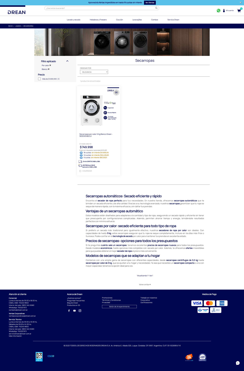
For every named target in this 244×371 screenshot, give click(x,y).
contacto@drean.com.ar (18, 310)
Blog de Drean (72, 303)
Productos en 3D (73, 305)
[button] (150, 3)
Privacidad (106, 302)
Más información (15, 336)
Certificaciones (146, 302)
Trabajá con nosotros (149, 298)
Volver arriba (144, 284)
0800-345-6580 (28, 305)
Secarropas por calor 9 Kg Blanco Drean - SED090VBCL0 (96, 135)
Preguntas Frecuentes (76, 300)
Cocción (119, 19)
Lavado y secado (73, 19)
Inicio (10, 26)
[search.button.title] (156, 8)
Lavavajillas (137, 19)
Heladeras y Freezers (98, 19)
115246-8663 (24, 303)
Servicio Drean (173, 19)
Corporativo (145, 300)
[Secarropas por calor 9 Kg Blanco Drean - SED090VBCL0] (98, 108)
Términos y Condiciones (111, 300)
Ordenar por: (86, 68)
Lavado (18, 26)
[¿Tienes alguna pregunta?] (218, 10)
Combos (154, 19)
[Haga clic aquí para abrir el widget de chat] (238, 363)
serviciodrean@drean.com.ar (20, 334)
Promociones (107, 298)
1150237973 (22, 307)
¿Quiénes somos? (74, 298)
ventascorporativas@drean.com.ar (22, 316)
